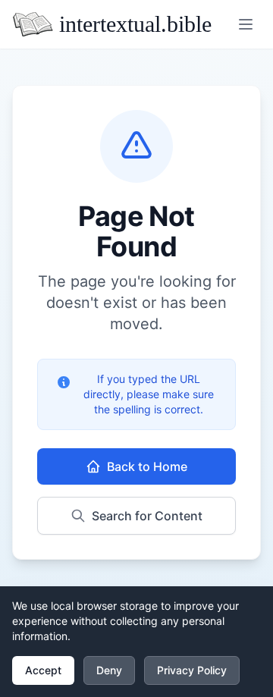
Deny (109, 670)
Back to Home (147, 466)
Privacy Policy (192, 670)
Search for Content (147, 515)
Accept (43, 670)
